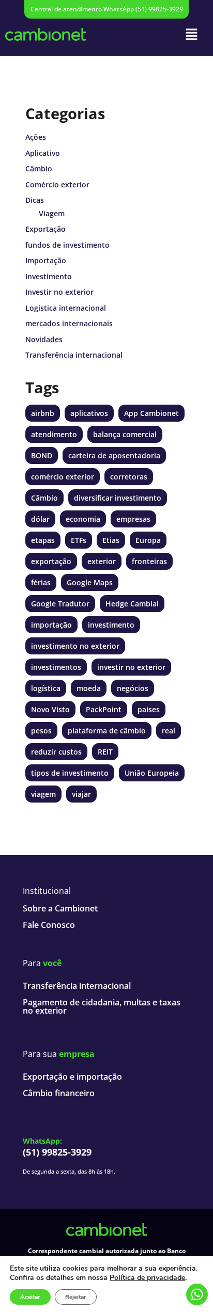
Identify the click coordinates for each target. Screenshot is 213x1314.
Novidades (44, 339)
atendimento (54, 434)
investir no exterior (131, 667)
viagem (43, 794)
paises (149, 709)
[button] (191, 34)
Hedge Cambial (132, 603)
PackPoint (103, 709)
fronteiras (149, 561)
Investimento (48, 276)
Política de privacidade (147, 1278)
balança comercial (125, 434)
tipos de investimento (70, 773)
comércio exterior (62, 477)
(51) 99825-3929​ (57, 1152)
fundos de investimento (67, 245)
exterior (101, 561)
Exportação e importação (72, 1076)
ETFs (78, 540)
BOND (41, 455)
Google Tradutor (60, 603)
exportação (51, 561)
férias (41, 582)
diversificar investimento (117, 498)
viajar (81, 794)
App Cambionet (151, 413)
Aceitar (30, 1297)
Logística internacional (65, 308)
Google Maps (90, 582)
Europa (148, 540)
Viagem (52, 213)
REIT (105, 752)
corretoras (128, 477)
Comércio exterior (57, 184)
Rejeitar (75, 1297)
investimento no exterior (75, 646)
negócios (132, 688)
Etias (110, 540)
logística (45, 688)
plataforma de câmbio (107, 730)
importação (51, 625)
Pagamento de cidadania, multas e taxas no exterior (101, 1006)
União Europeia (152, 773)
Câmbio (38, 168)
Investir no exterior (59, 292)
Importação (45, 260)
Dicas (34, 200)
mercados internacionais (69, 323)
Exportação (45, 229)
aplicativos (89, 413)
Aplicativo (42, 153)
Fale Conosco (49, 925)
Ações (35, 137)
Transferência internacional (74, 355)
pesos (41, 730)
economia (83, 519)
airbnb (42, 413)
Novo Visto (50, 709)
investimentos (56, 667)
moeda (89, 688)
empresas (133, 519)
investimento (111, 625)
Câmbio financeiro (59, 1093)
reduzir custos (56, 752)
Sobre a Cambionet (60, 908)
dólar (40, 519)
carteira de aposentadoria (114, 455)
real (168, 730)
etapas (43, 540)
